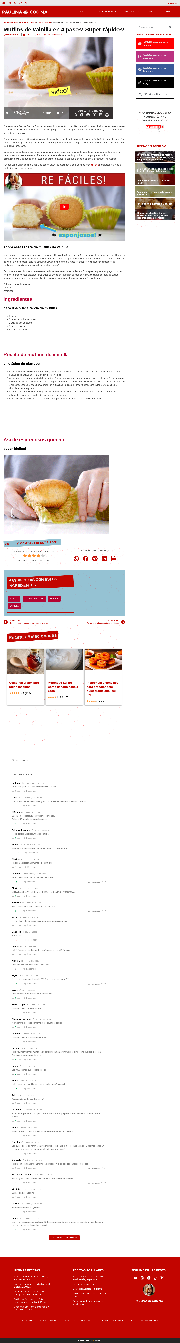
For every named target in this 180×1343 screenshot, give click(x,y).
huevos (54, 599)
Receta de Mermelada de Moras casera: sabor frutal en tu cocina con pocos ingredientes (154, 157)
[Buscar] (170, 27)
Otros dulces (44, 23)
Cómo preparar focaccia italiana (87, 1289)
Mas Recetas (132, 12)
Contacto (69, 1321)
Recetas (84, 12)
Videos (153, 12)
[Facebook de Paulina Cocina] (15, 3)
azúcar (14, 599)
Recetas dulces (28, 23)
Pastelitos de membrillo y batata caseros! (154, 205)
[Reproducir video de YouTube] (64, 207)
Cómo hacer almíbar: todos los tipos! (153, 181)
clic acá (95, 165)
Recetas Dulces (107, 12)
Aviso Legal (88, 1321)
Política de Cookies (113, 1321)
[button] (75, 115)
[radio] (25, 556)
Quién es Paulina (48, 1321)
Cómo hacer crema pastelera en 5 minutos (154, 193)
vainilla (14, 606)
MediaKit (27, 1321)
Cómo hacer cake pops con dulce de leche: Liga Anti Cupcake (154, 170)
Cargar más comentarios (64, 1238)
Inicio (6, 23)
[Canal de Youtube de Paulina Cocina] (3, 3)
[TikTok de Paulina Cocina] (20, 3)
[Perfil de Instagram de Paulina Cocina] (9, 3)
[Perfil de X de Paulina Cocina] (26, 3)
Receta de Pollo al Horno (84, 1284)
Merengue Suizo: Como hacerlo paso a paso (63, 686)
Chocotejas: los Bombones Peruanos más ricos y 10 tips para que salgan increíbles (152, 215)
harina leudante (34, 599)
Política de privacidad (144, 1321)
